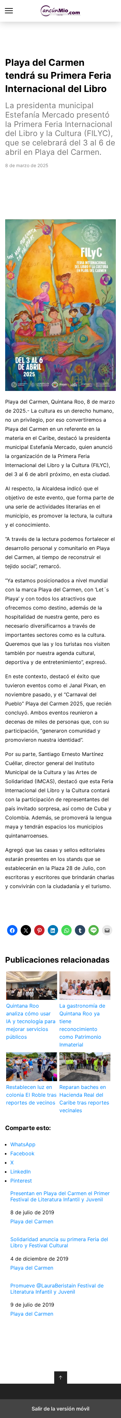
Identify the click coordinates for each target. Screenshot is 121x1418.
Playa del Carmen (31, 1221)
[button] (12, 930)
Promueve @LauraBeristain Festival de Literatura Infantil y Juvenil (57, 1289)
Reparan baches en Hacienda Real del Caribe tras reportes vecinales (84, 1099)
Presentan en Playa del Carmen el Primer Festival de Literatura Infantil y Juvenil (60, 1196)
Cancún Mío (60, 11)
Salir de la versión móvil (60, 1408)
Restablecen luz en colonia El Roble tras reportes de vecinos (31, 1095)
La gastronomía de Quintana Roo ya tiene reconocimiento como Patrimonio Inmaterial (82, 1025)
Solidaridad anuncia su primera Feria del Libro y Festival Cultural (59, 1242)
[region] (60, 37)
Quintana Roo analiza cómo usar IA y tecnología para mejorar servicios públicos (30, 1021)
